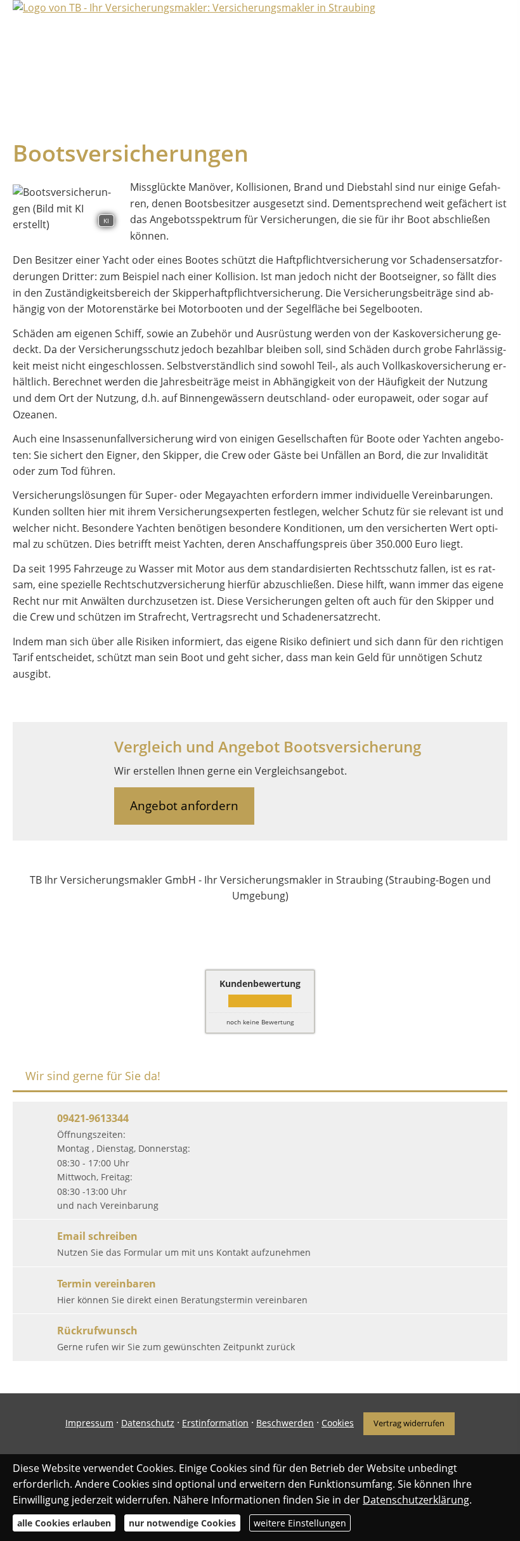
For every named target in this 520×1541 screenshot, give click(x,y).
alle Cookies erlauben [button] (64, 1523)
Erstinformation (215, 1423)
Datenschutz (147, 1423)
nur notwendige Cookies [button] (182, 1523)
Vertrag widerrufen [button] (409, 1423)
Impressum (89, 1423)
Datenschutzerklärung (416, 1500)
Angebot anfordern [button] (184, 805)
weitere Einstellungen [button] (300, 1523)
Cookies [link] (338, 1423)
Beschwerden (285, 1423)
